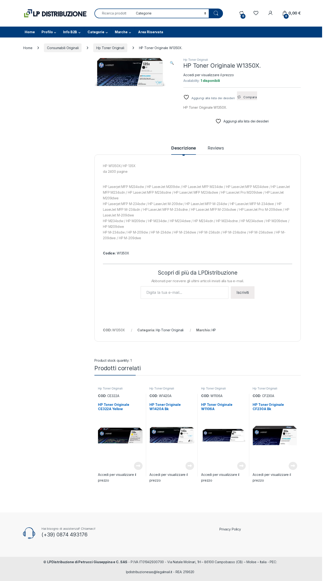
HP (214, 330)
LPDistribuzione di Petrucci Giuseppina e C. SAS (87, 562)
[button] (172, 63)
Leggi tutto (138, 466)
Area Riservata (150, 32)
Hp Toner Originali (110, 48)
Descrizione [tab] (183, 148)
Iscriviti (242, 292)
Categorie (96, 32)
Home (30, 32)
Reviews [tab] (216, 148)
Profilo (47, 32)
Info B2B (70, 32)
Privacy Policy (230, 529)
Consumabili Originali (63, 48)
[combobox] (113, 13)
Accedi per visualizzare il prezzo (208, 75)
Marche (121, 32)
